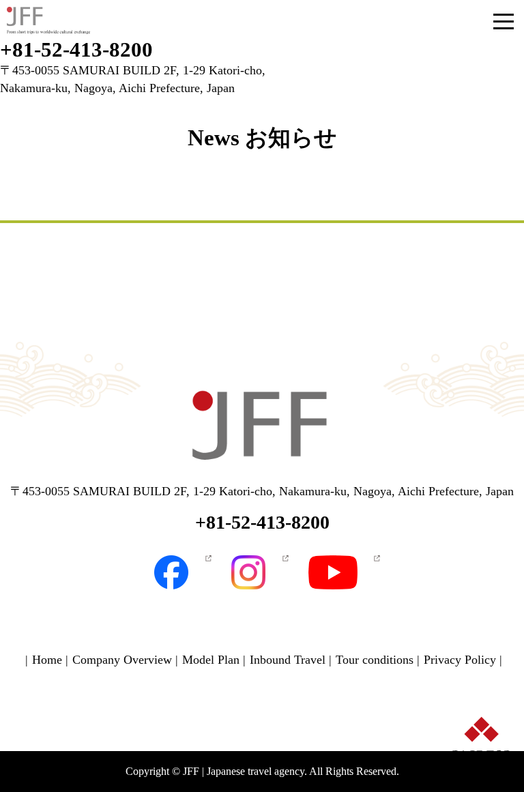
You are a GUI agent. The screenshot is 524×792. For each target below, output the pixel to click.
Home (47, 659)
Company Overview (122, 659)
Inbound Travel (287, 659)
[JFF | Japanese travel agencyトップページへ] (262, 427)
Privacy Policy (460, 659)
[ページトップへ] (481, 762)
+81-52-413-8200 (76, 49)
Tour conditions (374, 659)
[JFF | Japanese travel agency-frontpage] (48, 20)
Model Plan (210, 659)
